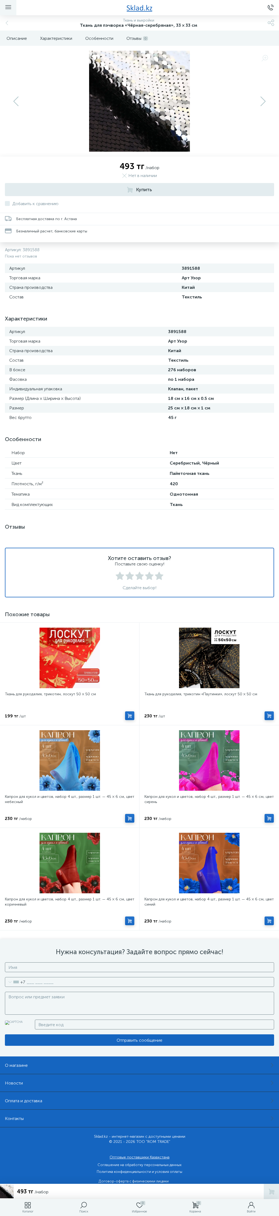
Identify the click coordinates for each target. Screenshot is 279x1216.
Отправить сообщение (139, 1040)
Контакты (14, 1118)
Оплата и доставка (23, 1100)
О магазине (16, 1065)
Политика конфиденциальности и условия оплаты (139, 1172)
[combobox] (15, 982)
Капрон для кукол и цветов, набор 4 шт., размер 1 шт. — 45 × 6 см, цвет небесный (69, 799)
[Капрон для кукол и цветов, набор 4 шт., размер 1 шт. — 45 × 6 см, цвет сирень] (209, 760)
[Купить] (129, 715)
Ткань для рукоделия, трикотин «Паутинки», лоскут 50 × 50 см (200, 694)
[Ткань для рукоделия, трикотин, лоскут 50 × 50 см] (69, 658)
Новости (14, 1083)
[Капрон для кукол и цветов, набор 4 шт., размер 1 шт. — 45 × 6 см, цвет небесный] (69, 760)
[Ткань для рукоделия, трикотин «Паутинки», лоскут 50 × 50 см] (209, 658)
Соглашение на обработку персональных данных (139, 1165)
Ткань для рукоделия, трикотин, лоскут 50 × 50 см (50, 694)
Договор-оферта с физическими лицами (134, 1181)
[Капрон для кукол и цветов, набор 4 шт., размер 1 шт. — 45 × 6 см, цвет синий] (209, 863)
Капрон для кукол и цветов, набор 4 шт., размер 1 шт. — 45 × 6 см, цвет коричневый (69, 902)
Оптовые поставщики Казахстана (139, 1157)
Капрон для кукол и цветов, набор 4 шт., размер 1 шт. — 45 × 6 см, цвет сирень (209, 799)
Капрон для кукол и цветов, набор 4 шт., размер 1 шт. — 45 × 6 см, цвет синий (209, 902)
